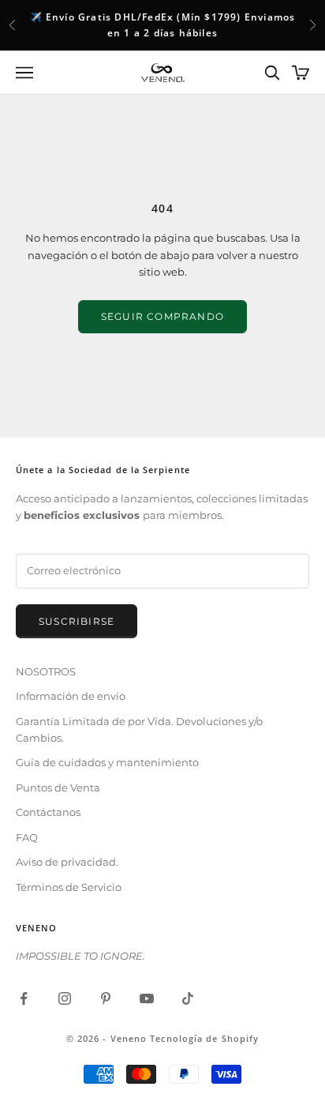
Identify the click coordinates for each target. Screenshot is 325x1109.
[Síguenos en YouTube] (147, 998)
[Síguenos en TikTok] (188, 998)
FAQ (27, 837)
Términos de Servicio (68, 887)
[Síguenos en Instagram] (65, 998)
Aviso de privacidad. (67, 861)
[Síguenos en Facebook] (24, 998)
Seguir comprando (162, 316)
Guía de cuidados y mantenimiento (107, 762)
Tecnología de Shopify (204, 1038)
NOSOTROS (46, 671)
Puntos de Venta (58, 787)
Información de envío (70, 696)
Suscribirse (76, 621)
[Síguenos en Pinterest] (106, 998)
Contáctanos (48, 812)
